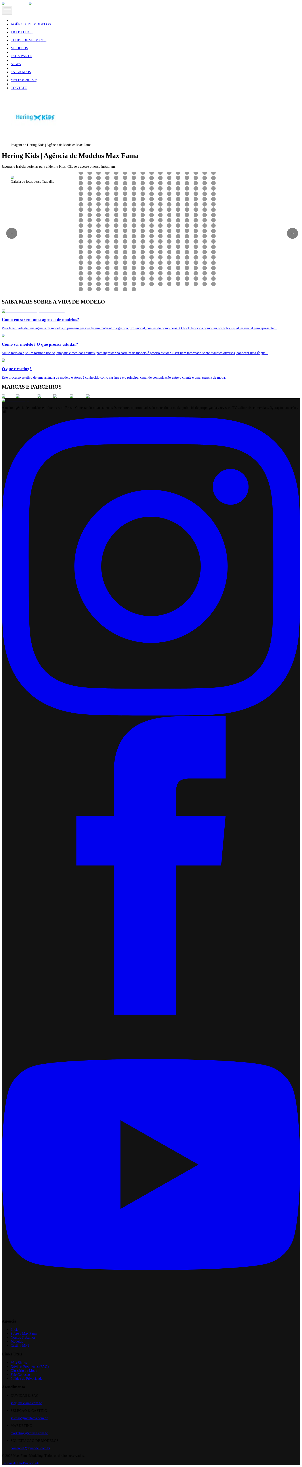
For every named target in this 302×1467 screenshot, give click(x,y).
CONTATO (19, 88)
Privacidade (31, 1463)
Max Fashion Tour (23, 80)
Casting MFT (20, 1345)
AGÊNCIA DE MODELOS (31, 24)
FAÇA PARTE (21, 56)
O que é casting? (17, 368)
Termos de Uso (12, 1463)
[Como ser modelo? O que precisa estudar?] (33, 336)
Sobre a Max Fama (24, 1333)
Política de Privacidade (26, 1378)
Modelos (17, 1341)
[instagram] (151, 714)
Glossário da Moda (24, 1370)
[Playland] (45, 396)
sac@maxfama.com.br (26, 1403)
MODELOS (19, 48)
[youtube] (151, 1312)
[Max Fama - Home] (15, 4)
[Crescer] (9, 396)
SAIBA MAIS (21, 72)
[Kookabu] (61, 396)
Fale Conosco (20, 1374)
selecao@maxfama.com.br (29, 1418)
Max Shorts (19, 1363)
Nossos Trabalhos (23, 1337)
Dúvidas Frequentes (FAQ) (30, 1366)
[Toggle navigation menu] (7, 10)
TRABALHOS (21, 32)
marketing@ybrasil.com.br (29, 1433)
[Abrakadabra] (27, 396)
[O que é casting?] (15, 360)
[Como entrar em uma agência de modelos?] (33, 311)
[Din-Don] (78, 396)
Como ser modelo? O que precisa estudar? (40, 344)
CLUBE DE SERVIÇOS (28, 40)
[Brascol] (93, 396)
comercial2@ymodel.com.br (30, 1448)
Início (15, 1329)
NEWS (16, 64)
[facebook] (151, 1013)
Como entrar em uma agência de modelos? (40, 319)
